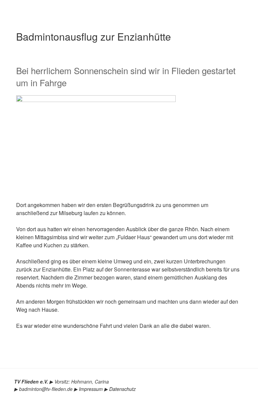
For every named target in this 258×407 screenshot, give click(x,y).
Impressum (91, 389)
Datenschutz (122, 389)
